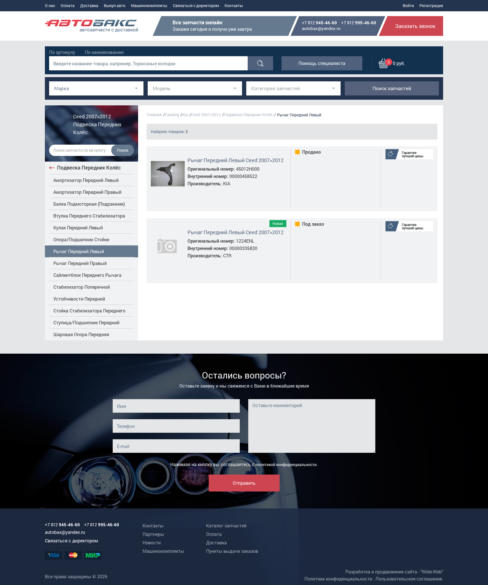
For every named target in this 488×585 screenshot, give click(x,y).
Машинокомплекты (149, 5)
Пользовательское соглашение (409, 579)
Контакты (234, 5)
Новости (152, 542)
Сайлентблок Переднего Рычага (87, 275)
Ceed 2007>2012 (206, 114)
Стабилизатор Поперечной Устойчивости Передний (81, 293)
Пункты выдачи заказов (232, 551)
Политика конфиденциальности (338, 579)
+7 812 (319, 23)
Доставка (89, 5)
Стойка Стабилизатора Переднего (89, 311)
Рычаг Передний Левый (78, 251)
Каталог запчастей (226, 526)
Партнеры (153, 534)
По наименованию (104, 52)
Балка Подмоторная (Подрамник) (89, 204)
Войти (408, 5)
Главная (154, 114)
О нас (50, 5)
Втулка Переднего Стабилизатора (89, 216)
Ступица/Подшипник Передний (86, 322)
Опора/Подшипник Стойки (81, 239)
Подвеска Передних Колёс (89, 167)
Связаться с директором (196, 5)
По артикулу (62, 52)
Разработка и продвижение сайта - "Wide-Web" (394, 572)
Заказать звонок (415, 26)
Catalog (172, 114)
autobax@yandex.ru (321, 28)
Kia (185, 114)
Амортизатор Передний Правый (87, 192)
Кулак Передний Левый (78, 227)
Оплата (68, 5)
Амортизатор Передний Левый (86, 180)
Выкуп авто (114, 5)
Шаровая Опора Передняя (81, 334)
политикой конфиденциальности (286, 464)
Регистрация (431, 5)
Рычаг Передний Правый (80, 263)
